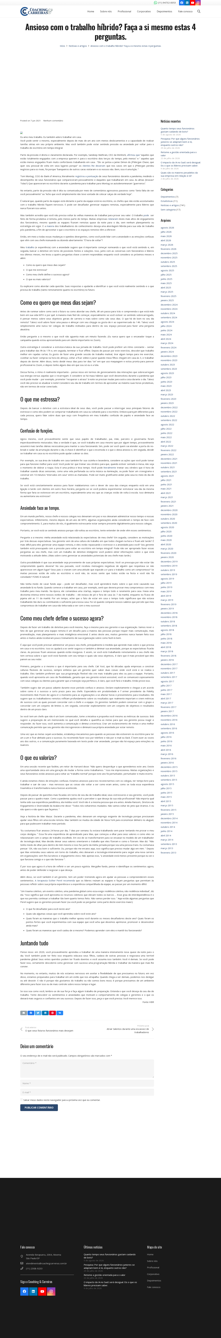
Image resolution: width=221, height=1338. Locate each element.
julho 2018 (166, 634)
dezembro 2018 (169, 612)
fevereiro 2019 (168, 604)
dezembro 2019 (169, 561)
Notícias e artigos (170, 205)
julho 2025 (166, 274)
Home (150, 1254)
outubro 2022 (168, 415)
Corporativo (153, 1274)
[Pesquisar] (199, 11)
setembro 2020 (169, 522)
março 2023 (167, 394)
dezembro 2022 (169, 407)
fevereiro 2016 (168, 758)
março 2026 (167, 244)
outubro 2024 (168, 313)
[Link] (36, 11)
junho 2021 (166, 484)
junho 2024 (166, 330)
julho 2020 (166, 531)
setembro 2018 (169, 625)
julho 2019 (166, 582)
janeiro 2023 (167, 402)
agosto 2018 (167, 629)
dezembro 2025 (169, 253)
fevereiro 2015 (168, 809)
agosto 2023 (167, 373)
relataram (113, 218)
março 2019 (167, 599)
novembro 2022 (169, 411)
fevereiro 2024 (168, 347)
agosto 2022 (167, 424)
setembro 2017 (169, 676)
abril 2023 (166, 390)
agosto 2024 (167, 321)
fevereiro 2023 (168, 398)
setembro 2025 (169, 266)
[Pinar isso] (52, 1013)
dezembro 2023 (169, 355)
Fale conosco (153, 1287)
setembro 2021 (169, 471)
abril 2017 (166, 698)
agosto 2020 (167, 527)
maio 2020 (166, 539)
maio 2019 (166, 591)
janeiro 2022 (167, 454)
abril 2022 (166, 441)
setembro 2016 (169, 728)
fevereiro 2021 (168, 501)
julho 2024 (166, 325)
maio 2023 (166, 385)
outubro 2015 (168, 775)
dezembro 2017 (169, 664)
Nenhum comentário (53, 120)
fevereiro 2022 (168, 450)
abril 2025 (166, 287)
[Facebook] (181, 2)
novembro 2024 (169, 308)
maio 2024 (166, 334)
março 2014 (167, 839)
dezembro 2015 (169, 766)
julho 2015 (166, 788)
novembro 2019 (169, 565)
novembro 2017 (169, 668)
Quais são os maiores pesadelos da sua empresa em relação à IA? (179, 174)
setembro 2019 (169, 574)
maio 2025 (166, 283)
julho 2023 (166, 377)
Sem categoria (168, 209)
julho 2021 (166, 480)
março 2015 (167, 805)
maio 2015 (166, 796)
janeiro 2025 (167, 300)
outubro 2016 (168, 724)
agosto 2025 (167, 270)
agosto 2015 (167, 784)
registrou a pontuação (86, 176)
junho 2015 (166, 792)
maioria (50, 226)
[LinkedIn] (187, 2)
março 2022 (167, 445)
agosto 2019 (167, 578)
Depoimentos (168, 196)
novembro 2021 (169, 462)
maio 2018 (166, 642)
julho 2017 (166, 685)
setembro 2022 (169, 420)
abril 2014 (166, 835)
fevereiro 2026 (168, 248)
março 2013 (167, 848)
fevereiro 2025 (168, 296)
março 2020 (167, 548)
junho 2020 (166, 535)
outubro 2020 (168, 518)
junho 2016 (166, 741)
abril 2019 (166, 595)
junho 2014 (166, 831)
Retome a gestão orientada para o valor (104, 1274)
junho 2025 (166, 278)
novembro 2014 (169, 822)
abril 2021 (166, 492)
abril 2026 (166, 240)
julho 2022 (166, 428)
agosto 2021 (167, 475)
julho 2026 (166, 231)
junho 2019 (166, 587)
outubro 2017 (168, 672)
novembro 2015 (169, 771)
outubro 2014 (168, 826)
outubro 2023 (168, 364)
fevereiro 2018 (168, 655)
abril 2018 (166, 647)
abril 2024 (166, 338)
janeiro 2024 (167, 351)
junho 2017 (166, 689)
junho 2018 (166, 638)
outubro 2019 (168, 570)
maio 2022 (166, 437)
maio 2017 (166, 694)
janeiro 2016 (167, 762)
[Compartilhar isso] (31, 1013)
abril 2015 (166, 801)
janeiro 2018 (167, 659)
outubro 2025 (168, 261)
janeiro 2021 (167, 505)
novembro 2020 (169, 514)
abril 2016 (166, 749)
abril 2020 (166, 544)
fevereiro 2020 (168, 552)
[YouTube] (192, 2)
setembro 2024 (169, 317)
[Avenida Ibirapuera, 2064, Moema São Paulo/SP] (23, 1256)
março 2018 (167, 651)
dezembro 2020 (169, 510)
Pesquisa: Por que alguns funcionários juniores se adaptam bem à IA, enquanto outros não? (180, 141)
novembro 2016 (169, 719)
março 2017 (167, 702)
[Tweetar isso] (38, 1013)
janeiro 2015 (167, 813)
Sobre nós (152, 1260)
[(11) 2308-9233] (23, 1268)
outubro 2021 (168, 467)
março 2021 (167, 497)
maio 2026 (166, 236)
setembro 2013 (169, 843)
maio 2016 (166, 745)
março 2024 (167, 343)
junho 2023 (166, 381)
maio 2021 (166, 488)
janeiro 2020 (167, 557)
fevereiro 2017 (168, 707)
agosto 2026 (167, 227)
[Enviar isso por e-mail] (23, 1013)
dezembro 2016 (169, 715)
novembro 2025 (169, 257)
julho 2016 (166, 736)
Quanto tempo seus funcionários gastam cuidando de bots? (177, 130)
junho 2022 (166, 433)
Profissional (153, 1267)
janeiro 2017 (167, 711)
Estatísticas (167, 200)
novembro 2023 (169, 360)
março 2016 (167, 754)
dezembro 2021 (169, 458)
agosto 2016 (167, 732)
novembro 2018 (169, 617)
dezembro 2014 (169, 818)
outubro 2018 (168, 621)
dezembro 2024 (169, 304)
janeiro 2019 (167, 608)
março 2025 (167, 291)
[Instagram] (198, 2)
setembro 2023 (169, 368)
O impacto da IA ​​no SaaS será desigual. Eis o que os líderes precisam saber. (181, 164)
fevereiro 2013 (168, 852)
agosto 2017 (167, 681)
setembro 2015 (169, 779)
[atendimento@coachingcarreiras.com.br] (23, 1263)
